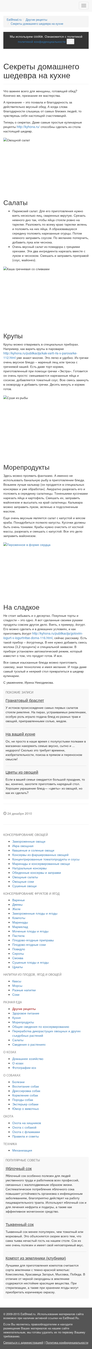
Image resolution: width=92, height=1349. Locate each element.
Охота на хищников (26, 1123)
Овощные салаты (25, 877)
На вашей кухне (20, 734)
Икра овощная (22, 845)
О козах (17, 1063)
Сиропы (18, 953)
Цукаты (17, 966)
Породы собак (22, 1099)
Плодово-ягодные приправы (33, 940)
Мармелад (20, 926)
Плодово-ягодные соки (29, 944)
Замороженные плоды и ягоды (34, 913)
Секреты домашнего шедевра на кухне (37, 24)
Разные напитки (24, 990)
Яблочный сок (19, 1168)
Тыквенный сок (20, 1224)
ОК (70, 41)
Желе (16, 909)
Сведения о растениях (29, 1044)
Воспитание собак (25, 1086)
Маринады (20, 922)
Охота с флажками (26, 1131)
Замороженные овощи (28, 841)
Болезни (18, 1082)
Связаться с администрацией (23, 1343)
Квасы (16, 981)
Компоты (18, 917)
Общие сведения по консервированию (40, 1026)
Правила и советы (25, 1136)
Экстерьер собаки (25, 1104)
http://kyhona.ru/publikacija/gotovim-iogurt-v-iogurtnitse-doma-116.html (43, 635)
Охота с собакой (24, 1127)
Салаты (17, 1040)
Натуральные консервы (29, 868)
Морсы (17, 985)
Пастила (18, 935)
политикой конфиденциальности (42, 41)
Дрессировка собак (26, 1090)
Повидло (18, 949)
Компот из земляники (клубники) (36, 1258)
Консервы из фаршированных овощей (40, 854)
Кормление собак (25, 1095)
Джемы (17, 904)
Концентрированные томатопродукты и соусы (45, 859)
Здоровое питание (25, 1013)
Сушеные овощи (24, 886)
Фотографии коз (24, 1067)
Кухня (16, 1017)
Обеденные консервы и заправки (36, 872)
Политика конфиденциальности (67, 1343)
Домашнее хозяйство (27, 1058)
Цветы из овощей (22, 772)
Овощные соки (23, 881)
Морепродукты (23, 1022)
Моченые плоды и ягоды (30, 931)
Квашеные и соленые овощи (33, 850)
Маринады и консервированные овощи (41, 863)
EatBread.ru (14, 20)
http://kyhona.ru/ (28, 126)
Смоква (17, 958)
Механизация (22, 1150)
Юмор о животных (25, 1108)
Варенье (18, 900)
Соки (15, 994)
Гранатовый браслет (25, 700)
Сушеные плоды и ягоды (30, 962)
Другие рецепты (36, 20)
